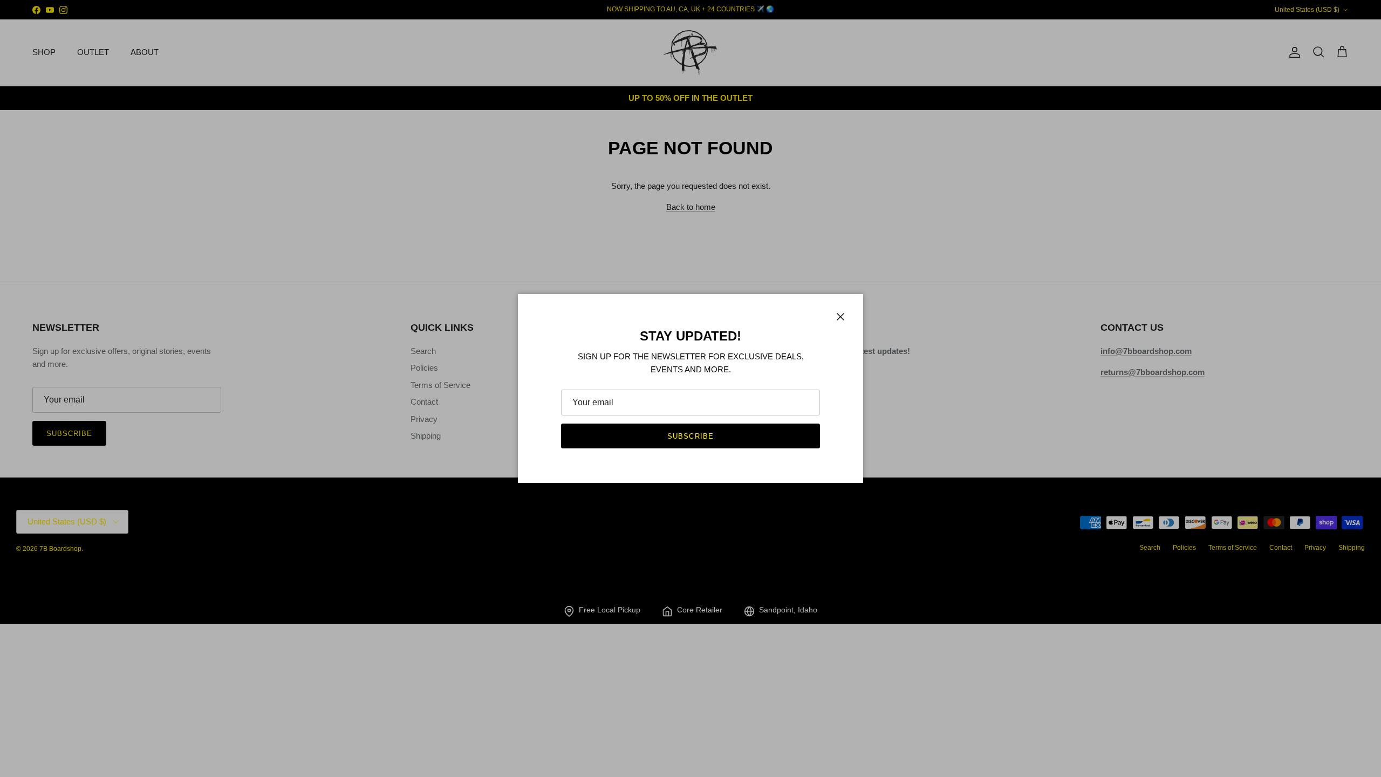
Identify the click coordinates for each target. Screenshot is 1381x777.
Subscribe (690, 436)
